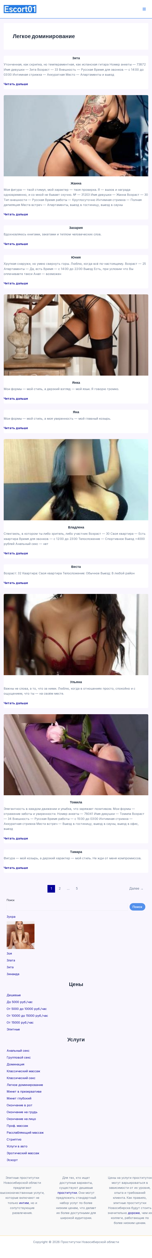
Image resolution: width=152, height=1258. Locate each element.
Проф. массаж (17, 1126)
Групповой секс (19, 1057)
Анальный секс (18, 1050)
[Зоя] (20, 935)
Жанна (76, 183)
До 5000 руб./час (20, 1002)
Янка (76, 382)
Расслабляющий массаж (25, 1132)
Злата (11, 960)
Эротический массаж (23, 1153)
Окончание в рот (19, 1105)
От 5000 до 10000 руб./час (27, 1009)
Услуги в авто (17, 1146)
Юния (76, 257)
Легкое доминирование (25, 1085)
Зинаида (13, 974)
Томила (76, 802)
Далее (136, 888)
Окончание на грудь (22, 1112)
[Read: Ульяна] (76, 634)
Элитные (13, 1029)
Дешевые (14, 995)
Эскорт (12, 1160)
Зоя (9, 953)
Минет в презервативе (24, 1091)
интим (24, 1203)
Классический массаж (23, 1071)
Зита (76, 58)
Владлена (76, 527)
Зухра (11, 916)
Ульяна (76, 682)
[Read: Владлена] (76, 479)
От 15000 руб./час (20, 1022)
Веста (76, 566)
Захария (76, 227)
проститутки (67, 1193)
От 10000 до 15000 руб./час (27, 1015)
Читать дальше (16, 84)
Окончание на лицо (21, 1119)
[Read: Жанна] (76, 135)
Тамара (76, 851)
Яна (76, 412)
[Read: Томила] (76, 754)
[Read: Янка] (76, 335)
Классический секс (21, 1078)
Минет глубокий (19, 1098)
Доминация (15, 1064)
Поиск (10, 900)
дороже (134, 1213)
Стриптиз (14, 1139)
